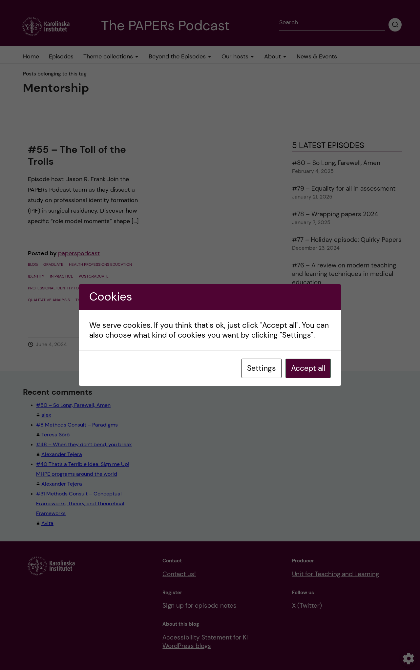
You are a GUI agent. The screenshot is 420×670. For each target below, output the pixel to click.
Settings (261, 368)
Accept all (308, 368)
